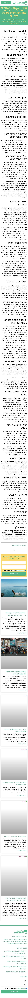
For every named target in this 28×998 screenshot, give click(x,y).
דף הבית (24, 19)
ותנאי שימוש (6, 570)
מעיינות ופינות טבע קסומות (13, 19)
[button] (14, 3)
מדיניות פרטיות (12, 570)
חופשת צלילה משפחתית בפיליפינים (15, 836)
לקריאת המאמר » (21, 633)
